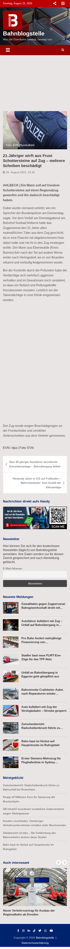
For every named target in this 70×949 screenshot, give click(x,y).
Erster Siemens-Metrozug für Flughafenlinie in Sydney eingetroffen (41, 762)
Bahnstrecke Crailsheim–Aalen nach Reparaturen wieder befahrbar (42, 693)
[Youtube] (51, 931)
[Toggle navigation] (8, 50)
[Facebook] (18, 931)
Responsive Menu (55, 3)
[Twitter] (40, 931)
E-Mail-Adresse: (13, 568)
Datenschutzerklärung (35, 942)
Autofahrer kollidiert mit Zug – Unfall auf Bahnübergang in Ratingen (41, 624)
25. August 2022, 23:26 (20, 172)
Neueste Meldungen (18, 597)
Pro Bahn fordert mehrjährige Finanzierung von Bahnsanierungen (41, 642)
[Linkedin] (29, 931)
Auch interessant (16, 863)
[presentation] (58, 862)
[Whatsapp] (45, 931)
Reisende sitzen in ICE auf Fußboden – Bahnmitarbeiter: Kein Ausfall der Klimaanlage (37, 483)
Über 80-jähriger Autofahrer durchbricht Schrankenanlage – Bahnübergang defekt (34, 464)
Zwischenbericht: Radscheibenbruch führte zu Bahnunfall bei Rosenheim (40, 727)
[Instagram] (23, 931)
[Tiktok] (34, 931)
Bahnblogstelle (24, 33)
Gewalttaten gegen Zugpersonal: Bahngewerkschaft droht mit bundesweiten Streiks (43, 607)
